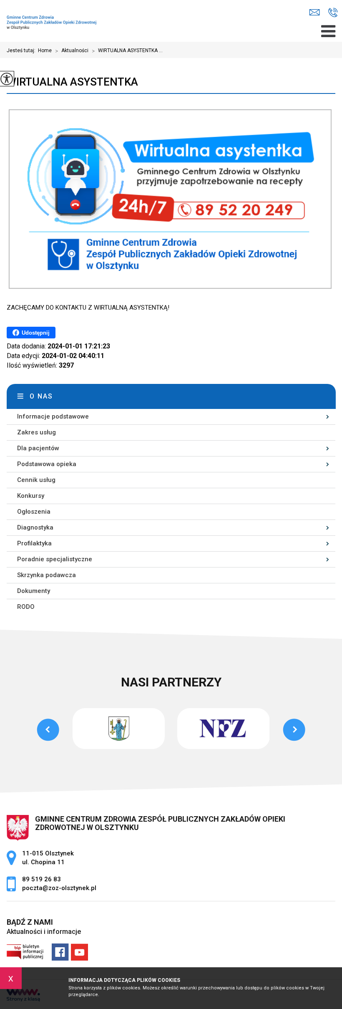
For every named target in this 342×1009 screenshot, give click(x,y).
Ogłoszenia (33, 511)
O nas (41, 396)
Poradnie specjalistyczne (54, 559)
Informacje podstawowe (53, 416)
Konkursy (30, 495)
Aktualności (71, 51)
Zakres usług (36, 432)
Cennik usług (36, 480)
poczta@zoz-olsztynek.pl (316, 13)
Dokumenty (33, 591)
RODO (26, 606)
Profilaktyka (34, 543)
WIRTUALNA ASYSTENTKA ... (127, 51)
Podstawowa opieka (46, 464)
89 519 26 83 (333, 13)
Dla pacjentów (38, 448)
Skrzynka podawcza (46, 575)
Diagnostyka (35, 527)
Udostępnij (36, 333)
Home (45, 50)
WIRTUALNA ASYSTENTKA (72, 82)
